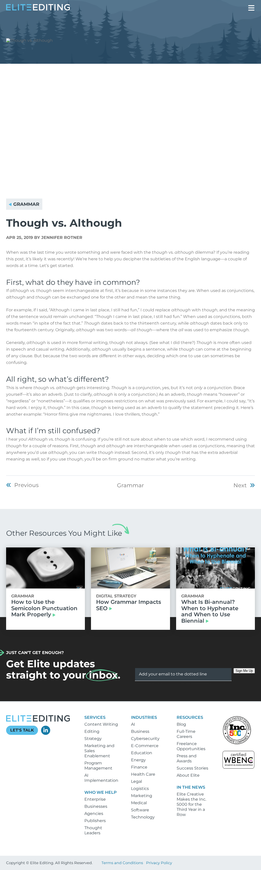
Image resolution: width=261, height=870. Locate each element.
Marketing (141, 795)
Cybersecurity (145, 738)
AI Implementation (101, 778)
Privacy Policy (159, 863)
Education (141, 752)
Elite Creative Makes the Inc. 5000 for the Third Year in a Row (191, 804)
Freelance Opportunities (191, 746)
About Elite (188, 775)
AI (133, 724)
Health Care (143, 774)
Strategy (93, 738)
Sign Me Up (244, 671)
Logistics (140, 788)
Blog (181, 724)
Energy (138, 760)
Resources (190, 717)
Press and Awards (187, 758)
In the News (191, 787)
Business (140, 731)
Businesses (95, 806)
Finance (139, 767)
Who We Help (100, 792)
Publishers (95, 820)
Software (140, 810)
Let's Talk (22, 730)
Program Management (98, 766)
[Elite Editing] (38, 9)
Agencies (93, 813)
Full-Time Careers (186, 734)
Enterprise (95, 799)
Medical (139, 802)
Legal (136, 781)
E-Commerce (145, 745)
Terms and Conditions (122, 863)
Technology (143, 817)
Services (95, 717)
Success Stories (192, 768)
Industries (144, 717)
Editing (91, 731)
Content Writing (101, 724)
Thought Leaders (93, 830)
